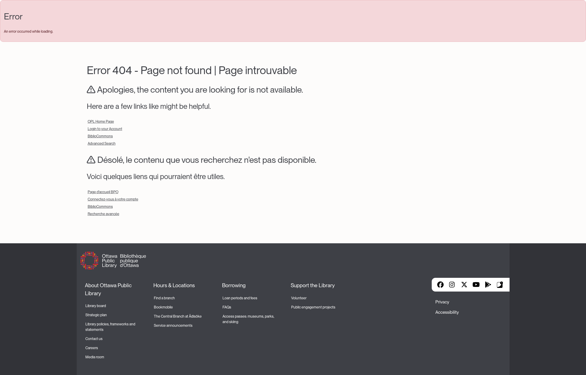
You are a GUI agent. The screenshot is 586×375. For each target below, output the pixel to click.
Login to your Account (105, 129)
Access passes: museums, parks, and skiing (248, 319)
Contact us (94, 339)
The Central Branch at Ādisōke (178, 316)
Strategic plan (96, 315)
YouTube (476, 284)
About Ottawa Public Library (109, 289)
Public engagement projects (313, 307)
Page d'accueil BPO (103, 192)
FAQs (226, 307)
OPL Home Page (101, 121)
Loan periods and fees (240, 298)
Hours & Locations (174, 285)
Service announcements (173, 325)
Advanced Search (102, 143)
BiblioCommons (100, 136)
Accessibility (447, 312)
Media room (94, 357)
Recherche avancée (103, 214)
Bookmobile (163, 307)
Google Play (488, 284)
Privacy (442, 302)
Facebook (440, 284)
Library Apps (500, 284)
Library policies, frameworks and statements (110, 327)
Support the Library (313, 285)
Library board (95, 306)
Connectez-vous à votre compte (113, 199)
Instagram (452, 284)
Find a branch (164, 298)
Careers (91, 348)
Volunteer (299, 298)
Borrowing (234, 285)
